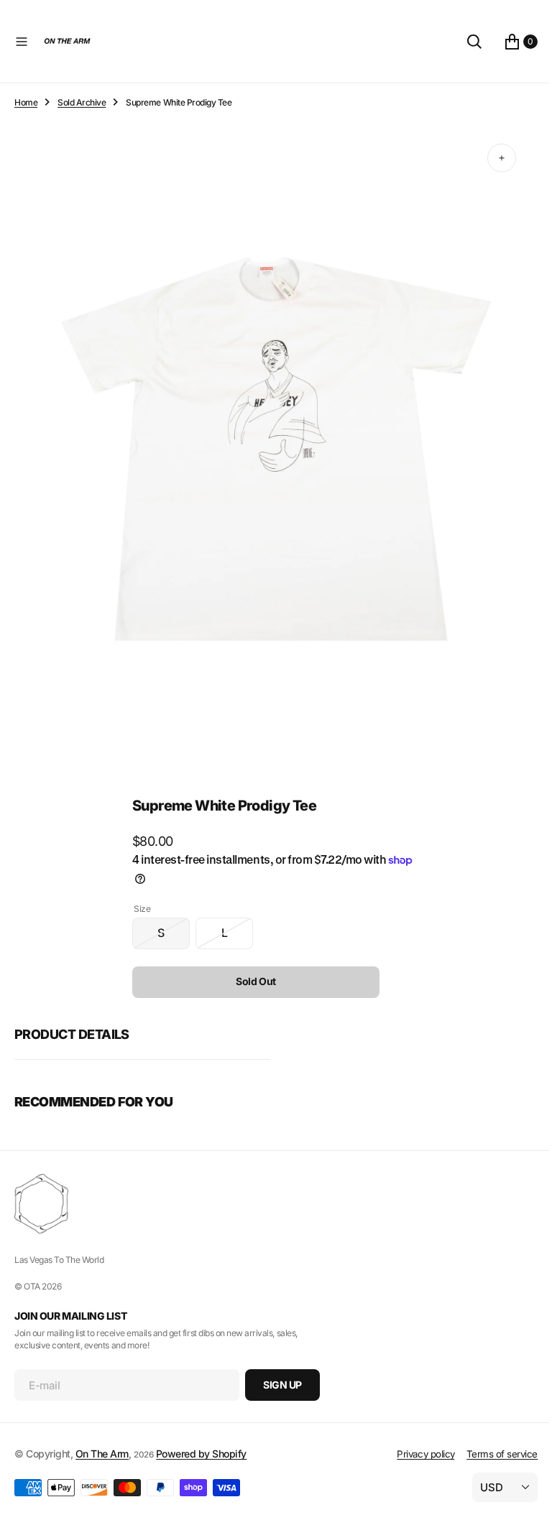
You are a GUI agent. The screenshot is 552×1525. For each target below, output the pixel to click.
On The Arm (102, 1453)
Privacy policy (414, 1454)
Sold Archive (82, 102)
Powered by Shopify (201, 1453)
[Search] (463, 41)
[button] (21, 41)
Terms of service (491, 1454)
